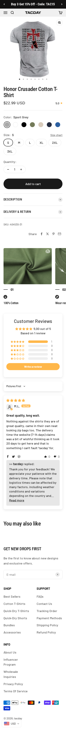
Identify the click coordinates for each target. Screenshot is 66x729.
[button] (18, 341)
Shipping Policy (47, 625)
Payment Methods (49, 618)
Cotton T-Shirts (14, 604)
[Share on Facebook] (42, 234)
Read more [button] (16, 500)
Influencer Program (11, 662)
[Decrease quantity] (8, 169)
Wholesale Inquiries (11, 674)
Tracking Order (47, 611)
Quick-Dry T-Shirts (16, 611)
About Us (10, 652)
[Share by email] (59, 234)
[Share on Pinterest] (53, 234)
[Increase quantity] (21, 169)
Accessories (12, 632)
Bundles (9, 625)
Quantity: (10, 162)
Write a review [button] (33, 366)
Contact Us (44, 604)
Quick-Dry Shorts (15, 618)
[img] (15, 400)
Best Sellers (12, 596)
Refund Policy (46, 632)
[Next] (61, 4)
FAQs (40, 596)
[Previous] (4, 4)
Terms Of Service (16, 691)
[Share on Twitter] (48, 234)
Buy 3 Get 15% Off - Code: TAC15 (33, 4)
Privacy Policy (13, 684)
